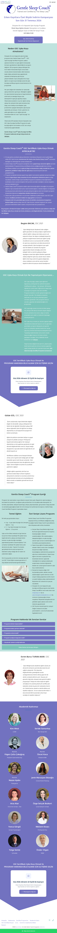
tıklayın (6, 213)
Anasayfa (4, 920)
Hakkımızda (11, 920)
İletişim (3, 925)
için (32, 339)
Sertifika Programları (22, 920)
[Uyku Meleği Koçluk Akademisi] (5, 2)
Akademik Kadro (34, 920)
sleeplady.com (36, 592)
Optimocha (42, 927)
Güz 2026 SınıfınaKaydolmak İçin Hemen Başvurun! (28, 40)
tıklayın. (6, 136)
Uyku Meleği (18, 927)
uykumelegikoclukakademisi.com (42, 595)
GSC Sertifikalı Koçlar (7, 922)
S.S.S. (16, 922)
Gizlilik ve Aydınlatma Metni (28, 922)
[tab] (28, 624)
